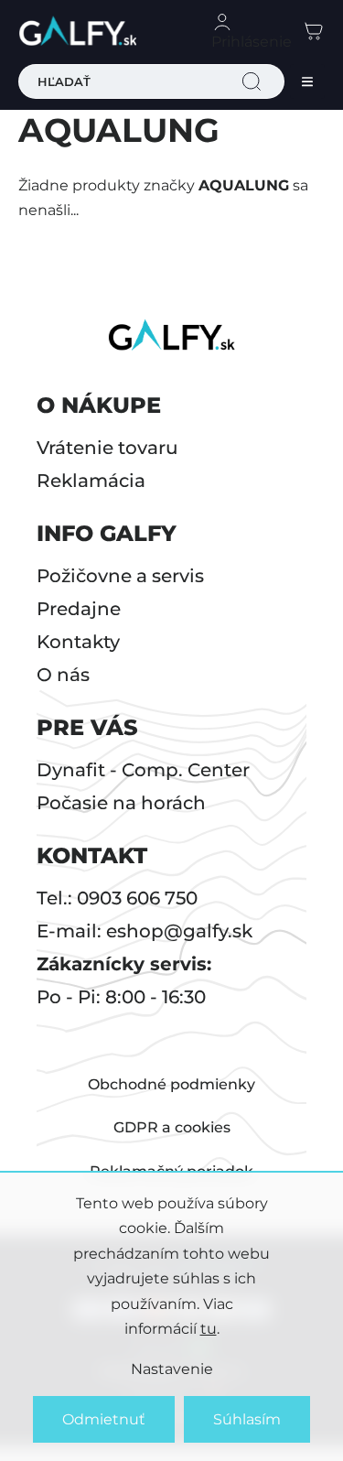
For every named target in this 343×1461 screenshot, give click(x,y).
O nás (63, 675)
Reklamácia (91, 481)
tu (208, 1328)
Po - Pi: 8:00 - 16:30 (121, 997)
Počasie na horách (121, 803)
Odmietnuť (103, 1419)
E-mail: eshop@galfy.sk (144, 931)
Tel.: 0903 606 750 (117, 898)
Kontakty (78, 642)
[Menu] (307, 81)
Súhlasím (247, 1419)
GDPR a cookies (171, 1127)
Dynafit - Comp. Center (143, 770)
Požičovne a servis (120, 576)
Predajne (79, 609)
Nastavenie (172, 1369)
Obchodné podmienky (171, 1084)
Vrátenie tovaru (107, 448)
